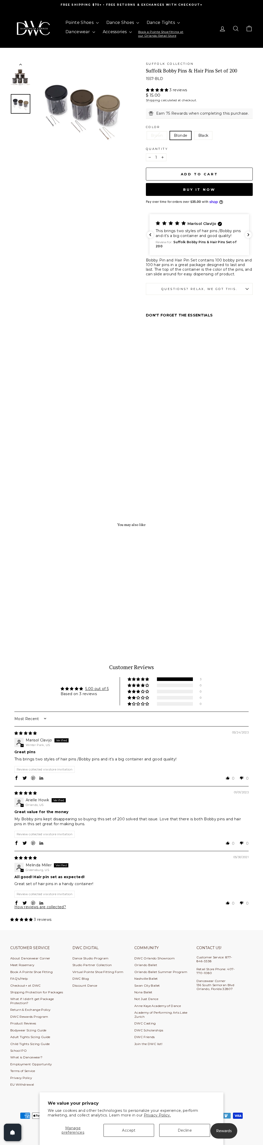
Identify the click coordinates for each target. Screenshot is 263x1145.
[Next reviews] (248, 234)
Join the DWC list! (148, 1044)
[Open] (12, 1132)
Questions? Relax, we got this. (199, 289)
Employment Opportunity (31, 1064)
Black (203, 135)
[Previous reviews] (150, 234)
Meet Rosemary (22, 965)
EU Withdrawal (22, 1084)
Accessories (115, 31)
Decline (185, 1130)
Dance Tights (161, 22)
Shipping (153, 100)
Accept (128, 1130)
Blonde (180, 135)
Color (153, 127)
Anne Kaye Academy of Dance (157, 1006)
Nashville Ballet (146, 978)
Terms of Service (22, 1071)
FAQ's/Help (19, 978)
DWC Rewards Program (29, 1017)
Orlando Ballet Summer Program (160, 972)
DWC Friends (144, 1037)
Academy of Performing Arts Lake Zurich (160, 1014)
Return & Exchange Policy (30, 1010)
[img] (25, 733)
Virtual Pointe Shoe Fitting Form (98, 972)
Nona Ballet (143, 992)
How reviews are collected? (40, 907)
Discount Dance (84, 985)
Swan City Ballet (147, 985)
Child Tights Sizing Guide (30, 1044)
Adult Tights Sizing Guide (30, 1037)
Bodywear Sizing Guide (28, 1030)
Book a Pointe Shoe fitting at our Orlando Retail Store (160, 33)
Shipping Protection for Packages (36, 992)
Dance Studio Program (90, 958)
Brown (157, 135)
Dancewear (78, 31)
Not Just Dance (146, 999)
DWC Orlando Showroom (154, 958)
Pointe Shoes (80, 22)
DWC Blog (80, 978)
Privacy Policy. (157, 1115)
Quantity (157, 149)
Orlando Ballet (145, 965)
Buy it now (199, 189)
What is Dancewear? (26, 1057)
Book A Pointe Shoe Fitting (31, 972)
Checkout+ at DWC (25, 985)
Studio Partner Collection (92, 965)
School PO (18, 1050)
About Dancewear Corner (30, 958)
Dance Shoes (120, 22)
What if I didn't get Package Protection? (32, 1001)
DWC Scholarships (148, 1030)
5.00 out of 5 (97, 688)
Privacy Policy (21, 1078)
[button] (158, 90)
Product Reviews (23, 1023)
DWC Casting (145, 1023)
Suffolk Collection (170, 64)
